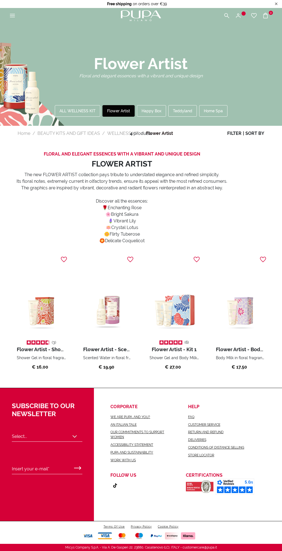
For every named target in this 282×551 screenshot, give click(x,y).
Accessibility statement (131, 445)
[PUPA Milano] (141, 15)
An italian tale (123, 425)
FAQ (191, 417)
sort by (254, 133)
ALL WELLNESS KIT (77, 111)
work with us (123, 460)
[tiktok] (117, 485)
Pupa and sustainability (131, 452)
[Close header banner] (276, 4)
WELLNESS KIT (123, 133)
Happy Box (151, 111)
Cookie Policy (168, 526)
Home (24, 133)
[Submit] (78, 466)
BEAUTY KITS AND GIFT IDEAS (68, 133)
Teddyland (182, 111)
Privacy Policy (141, 526)
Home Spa (213, 111)
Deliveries (197, 440)
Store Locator (201, 455)
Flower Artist (118, 111)
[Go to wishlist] (253, 15)
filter (234, 133)
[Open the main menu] (12, 15)
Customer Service (204, 425)
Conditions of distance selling (216, 447)
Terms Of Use (114, 526)
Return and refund (206, 432)
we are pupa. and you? (130, 417)
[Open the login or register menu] (240, 15)
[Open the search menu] (226, 15)
